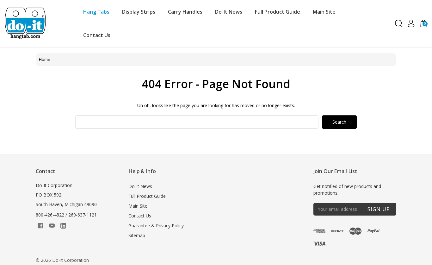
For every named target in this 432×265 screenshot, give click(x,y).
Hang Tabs (96, 11)
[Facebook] (40, 225)
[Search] (399, 23)
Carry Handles (185, 11)
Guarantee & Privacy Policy (156, 226)
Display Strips (138, 11)
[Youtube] (52, 225)
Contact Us (96, 35)
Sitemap (136, 235)
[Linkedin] (63, 225)
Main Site (324, 11)
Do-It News (228, 11)
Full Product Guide (277, 11)
